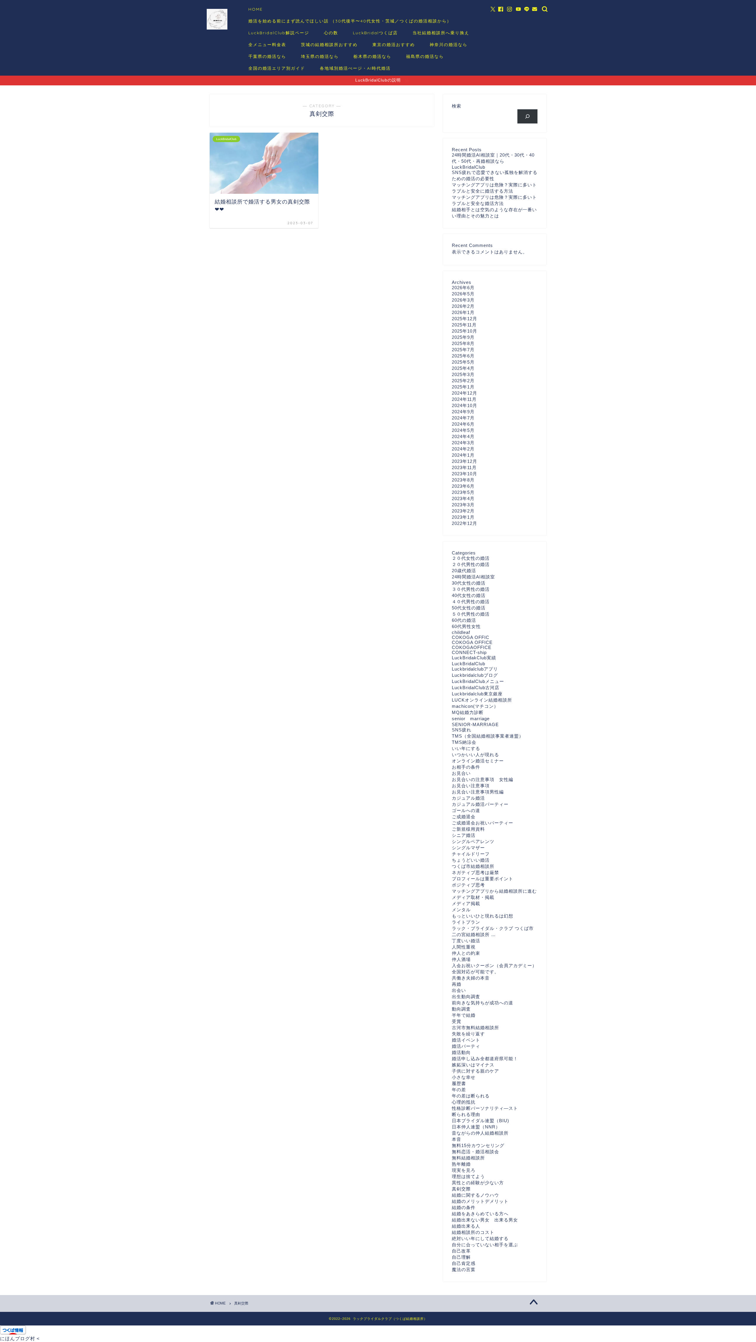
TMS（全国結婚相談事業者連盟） (488, 735)
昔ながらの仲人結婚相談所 (480, 1133)
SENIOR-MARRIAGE (475, 724)
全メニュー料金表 (267, 44)
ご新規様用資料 (468, 829)
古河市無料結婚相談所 (475, 1027)
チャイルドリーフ (471, 853)
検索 (456, 105)
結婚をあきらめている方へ (480, 1213)
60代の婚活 (464, 620)
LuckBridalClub (468, 663)
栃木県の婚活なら (372, 56)
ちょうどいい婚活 (471, 860)
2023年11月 (464, 467)
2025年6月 (463, 355)
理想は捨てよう (468, 1176)
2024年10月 (464, 405)
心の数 (331, 32)
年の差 (459, 1089)
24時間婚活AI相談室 (473, 576)
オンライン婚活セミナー (478, 760)
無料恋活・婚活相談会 (475, 1151)
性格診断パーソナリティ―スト (485, 1108)
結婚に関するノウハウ (475, 1195)
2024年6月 (463, 424)
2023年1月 (463, 517)
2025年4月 (463, 368)
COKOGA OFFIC (470, 637)
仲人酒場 (461, 959)
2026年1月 (463, 312)
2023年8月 (463, 479)
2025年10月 (464, 331)
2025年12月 (464, 318)
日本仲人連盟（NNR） (476, 1126)
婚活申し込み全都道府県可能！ (485, 1058)
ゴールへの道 (466, 810)
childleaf (461, 632)
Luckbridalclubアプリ (475, 668)
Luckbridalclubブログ (475, 675)
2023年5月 (463, 492)
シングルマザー (468, 847)
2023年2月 (463, 510)
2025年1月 (463, 386)
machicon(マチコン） (475, 706)
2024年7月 (463, 417)
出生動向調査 (466, 996)
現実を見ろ (463, 1170)
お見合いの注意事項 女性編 (482, 779)
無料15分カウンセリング (478, 1145)
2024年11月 (464, 399)
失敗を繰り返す (468, 1033)
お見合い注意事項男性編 (478, 791)
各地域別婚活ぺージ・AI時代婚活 (355, 68)
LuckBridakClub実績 (474, 657)
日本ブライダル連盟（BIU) (480, 1120)
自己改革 (461, 1250)
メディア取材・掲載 (473, 897)
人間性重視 (463, 946)
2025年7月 (463, 349)
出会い (459, 990)
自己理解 (461, 1257)
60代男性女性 (466, 626)
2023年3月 (463, 504)
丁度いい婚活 (466, 940)
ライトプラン (466, 922)
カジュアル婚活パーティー (480, 804)
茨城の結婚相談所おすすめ (329, 44)
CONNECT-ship (469, 652)
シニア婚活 (463, 835)
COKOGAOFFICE (471, 647)
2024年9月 (463, 411)
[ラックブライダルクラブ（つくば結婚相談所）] (217, 28)
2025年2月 (463, 380)
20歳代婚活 (464, 570)
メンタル (461, 909)
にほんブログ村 (17, 1338)
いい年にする (466, 748)
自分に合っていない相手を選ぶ (485, 1244)
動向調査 (461, 1008)
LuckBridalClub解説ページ (278, 32)
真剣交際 (461, 1188)
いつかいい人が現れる (475, 754)
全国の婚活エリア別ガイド (276, 68)
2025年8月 (463, 343)
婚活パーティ (466, 1046)
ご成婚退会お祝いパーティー (482, 822)
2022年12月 (464, 523)
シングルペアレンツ (473, 841)
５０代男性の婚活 (471, 613)
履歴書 (459, 1083)
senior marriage (471, 718)
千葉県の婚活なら (267, 56)
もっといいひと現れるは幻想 (482, 915)
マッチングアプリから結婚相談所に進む (494, 891)
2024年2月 (463, 448)
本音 (456, 1139)
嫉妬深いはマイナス (473, 1064)
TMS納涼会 (464, 742)
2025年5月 (463, 362)
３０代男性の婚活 (471, 589)
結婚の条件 (463, 1207)
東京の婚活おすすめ (393, 44)
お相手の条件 (466, 767)
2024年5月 (463, 430)
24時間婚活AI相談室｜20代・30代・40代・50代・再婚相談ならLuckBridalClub (493, 161)
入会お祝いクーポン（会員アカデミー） (494, 965)
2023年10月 (464, 473)
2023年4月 (463, 498)
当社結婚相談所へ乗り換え (441, 32)
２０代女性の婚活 (471, 558)
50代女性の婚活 (468, 607)
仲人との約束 (466, 953)
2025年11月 (464, 324)
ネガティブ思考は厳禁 (475, 872)
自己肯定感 (463, 1263)
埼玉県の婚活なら (320, 56)
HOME (255, 9)
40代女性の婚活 (468, 595)
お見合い (461, 773)
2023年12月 (464, 461)
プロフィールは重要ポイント (482, 878)
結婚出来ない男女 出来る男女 (485, 1219)
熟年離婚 (461, 1164)
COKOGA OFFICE (472, 642)
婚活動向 (461, 1052)
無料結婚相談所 (468, 1157)
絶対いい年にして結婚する (480, 1238)
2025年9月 (463, 337)
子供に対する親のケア (475, 1070)
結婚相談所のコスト (473, 1232)
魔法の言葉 (463, 1269)
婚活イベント (466, 1039)
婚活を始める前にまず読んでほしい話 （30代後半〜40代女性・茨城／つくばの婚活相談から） (350, 21)
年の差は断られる (471, 1095)
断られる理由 (466, 1114)
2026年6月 (463, 287)
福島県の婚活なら (425, 56)
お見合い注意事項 (471, 785)
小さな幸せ (463, 1077)
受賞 (456, 1021)
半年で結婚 (463, 1015)
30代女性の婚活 (468, 582)
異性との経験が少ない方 (478, 1182)
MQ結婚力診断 (467, 712)
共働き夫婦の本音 (471, 977)
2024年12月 (464, 393)
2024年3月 (463, 442)
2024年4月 (463, 436)
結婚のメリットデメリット (480, 1201)
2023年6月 (463, 486)
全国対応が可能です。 (475, 971)
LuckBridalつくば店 (375, 32)
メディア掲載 (466, 903)
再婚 (456, 984)
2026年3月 (463, 299)
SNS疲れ (461, 729)
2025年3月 (463, 374)
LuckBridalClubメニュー (478, 681)
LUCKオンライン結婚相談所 (482, 699)
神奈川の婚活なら (448, 44)
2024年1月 (463, 455)
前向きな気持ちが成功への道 (482, 1002)
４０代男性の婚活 (471, 601)
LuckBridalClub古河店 (475, 687)
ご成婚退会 (463, 816)
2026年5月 (463, 293)
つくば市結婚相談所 (473, 866)
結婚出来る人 (466, 1226)
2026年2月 (463, 306)
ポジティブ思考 (468, 884)
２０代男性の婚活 (471, 564)
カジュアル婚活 (468, 798)
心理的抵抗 (463, 1101)
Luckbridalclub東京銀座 (477, 693)
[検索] (527, 116)
